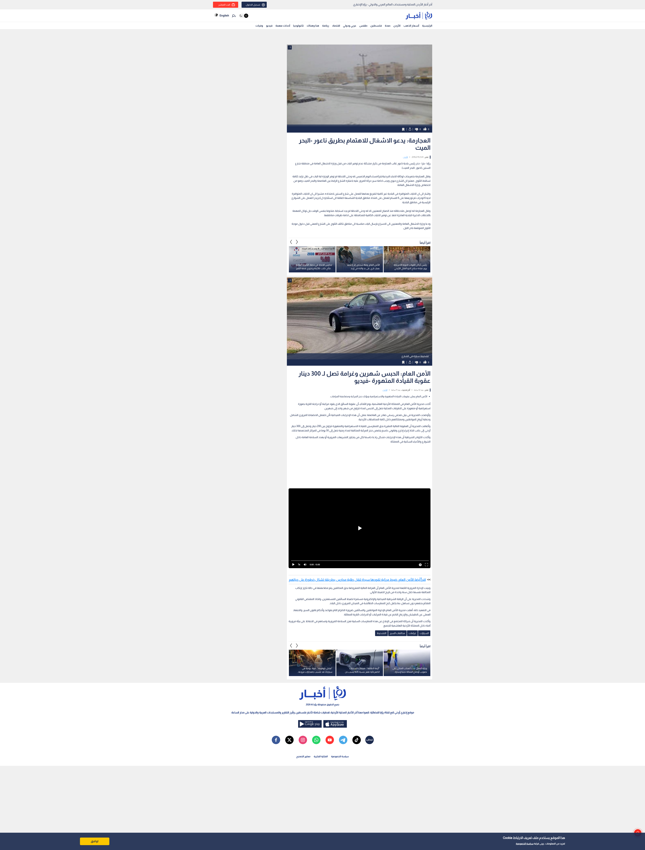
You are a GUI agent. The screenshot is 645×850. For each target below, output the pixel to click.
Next (291, 242)
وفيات (259, 25)
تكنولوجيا (298, 25)
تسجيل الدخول (253, 4)
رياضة (325, 25)
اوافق (94, 841)
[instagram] (303, 740)
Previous (297, 242)
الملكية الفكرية (321, 756)
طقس (363, 25)
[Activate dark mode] (244, 15)
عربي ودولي (349, 25)
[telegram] (343, 740)
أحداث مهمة (282, 25)
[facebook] (276, 740)
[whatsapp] (316, 740)
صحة (387, 25)
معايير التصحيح (303, 756)
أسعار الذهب (411, 25)
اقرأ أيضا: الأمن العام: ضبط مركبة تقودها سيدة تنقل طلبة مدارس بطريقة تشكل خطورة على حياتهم (357, 579)
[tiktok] (356, 740)
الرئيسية (427, 25)
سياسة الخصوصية (524, 843)
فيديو (269, 25)
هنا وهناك (313, 25)
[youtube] (330, 740)
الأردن (396, 25)
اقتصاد (336, 25)
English (224, 15)
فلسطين (376, 25)
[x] (289, 740)
